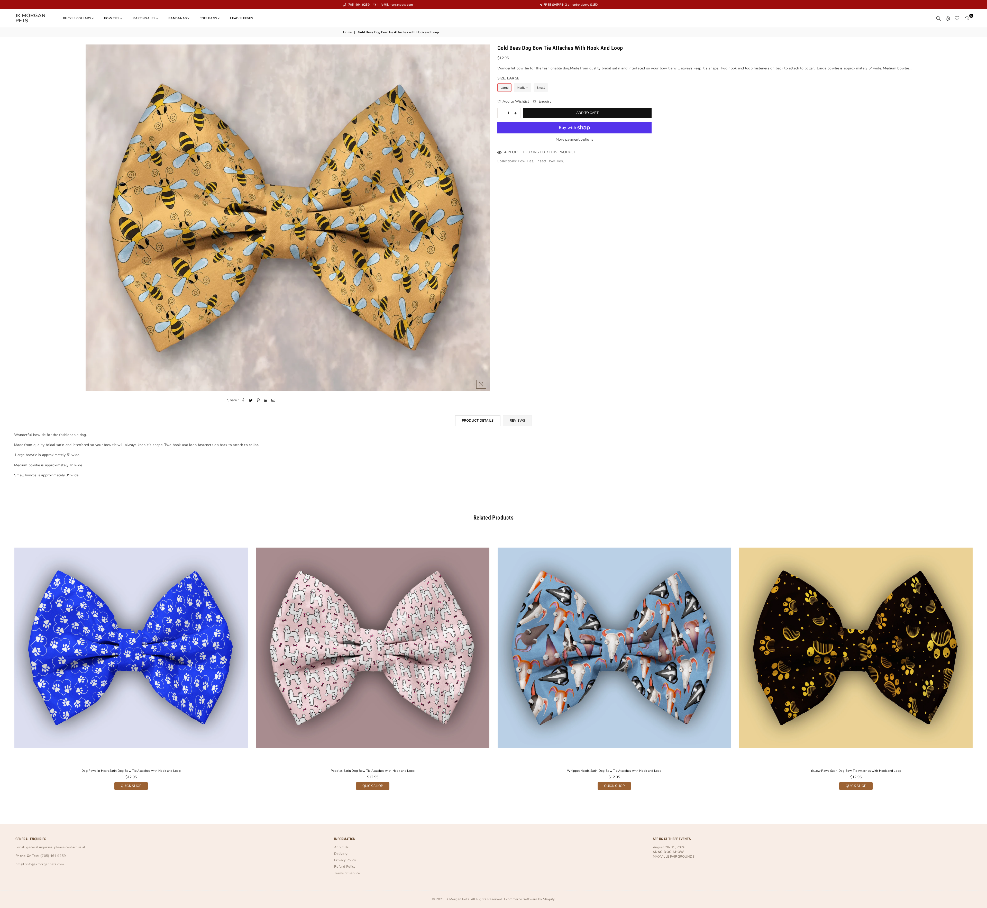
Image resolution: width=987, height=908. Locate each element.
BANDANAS (177, 18)
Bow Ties (525, 161)
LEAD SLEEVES (241, 18)
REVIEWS (517, 420)
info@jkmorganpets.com (395, 5)
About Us (341, 847)
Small (541, 88)
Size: (508, 78)
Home (347, 32)
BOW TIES (111, 18)
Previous (4, 664)
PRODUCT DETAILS (478, 420)
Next (982, 664)
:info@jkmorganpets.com (43, 864)
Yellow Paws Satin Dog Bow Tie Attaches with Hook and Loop (856, 771)
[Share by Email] (273, 400)
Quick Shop (131, 785)
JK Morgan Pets (33, 18)
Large (504, 88)
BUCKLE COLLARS (77, 18)
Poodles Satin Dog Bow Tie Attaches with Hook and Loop (373, 771)
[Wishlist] (957, 18)
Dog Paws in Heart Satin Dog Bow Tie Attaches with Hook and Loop (131, 771)
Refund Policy (345, 866)
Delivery (341, 853)
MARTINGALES (144, 18)
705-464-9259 (358, 5)
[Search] (938, 18)
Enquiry (544, 101)
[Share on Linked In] (266, 400)
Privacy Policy (345, 860)
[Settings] (947, 18)
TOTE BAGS (208, 18)
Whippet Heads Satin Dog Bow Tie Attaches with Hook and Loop (614, 771)
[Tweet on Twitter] (251, 400)
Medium (522, 88)
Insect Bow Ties (549, 161)
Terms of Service (347, 873)
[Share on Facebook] (243, 400)
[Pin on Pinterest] (258, 400)
